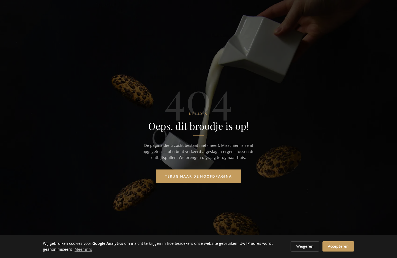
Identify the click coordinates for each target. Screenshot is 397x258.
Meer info (83, 249)
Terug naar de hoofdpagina (198, 176)
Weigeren (305, 246)
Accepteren (338, 246)
